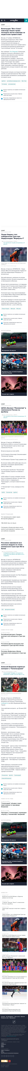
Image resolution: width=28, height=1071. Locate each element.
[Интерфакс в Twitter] (7, 1056)
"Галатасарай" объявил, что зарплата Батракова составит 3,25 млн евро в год (13, 673)
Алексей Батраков (6, 778)
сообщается (5, 703)
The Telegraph (14, 51)
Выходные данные (5, 1065)
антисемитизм (11, 84)
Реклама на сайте (5, 1017)
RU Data (2, 1052)
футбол (4, 81)
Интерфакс (14, 20)
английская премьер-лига (13, 81)
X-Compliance (3, 1044)
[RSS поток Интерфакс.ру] (11, 1056)
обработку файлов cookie (11, 1036)
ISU (3, 609)
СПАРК (2, 1043)
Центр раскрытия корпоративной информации (9, 1053)
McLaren (19, 308)
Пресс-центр (17, 1016)
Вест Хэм (24, 81)
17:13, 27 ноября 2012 (5, 26)
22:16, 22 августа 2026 (6, 405)
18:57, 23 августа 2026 (6, 232)
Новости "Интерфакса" (5, 1050)
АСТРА (2, 1047)
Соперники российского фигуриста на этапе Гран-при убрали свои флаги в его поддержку (13, 554)
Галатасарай (17, 775)
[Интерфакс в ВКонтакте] (9, 1056)
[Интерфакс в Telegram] (4, 1056)
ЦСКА (18, 179)
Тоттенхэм (4, 84)
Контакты (3, 1016)
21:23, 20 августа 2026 (6, 664)
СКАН (2, 1051)
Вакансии (23, 1016)
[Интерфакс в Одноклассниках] (13, 1056)
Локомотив (9, 492)
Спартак (8, 179)
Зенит (3, 179)
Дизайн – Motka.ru (5, 1066)
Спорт (3, 25)
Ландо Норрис (5, 308)
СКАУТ (2, 1045)
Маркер (2, 1046)
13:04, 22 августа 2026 (6, 540)
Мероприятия (12, 1017)
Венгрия (13, 308)
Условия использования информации (9, 1063)
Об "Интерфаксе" (10, 1016)
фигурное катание (9, 609)
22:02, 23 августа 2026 (6, 109)
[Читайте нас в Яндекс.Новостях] (2, 1056)
